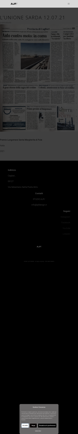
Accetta (25, 425)
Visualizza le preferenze (47, 425)
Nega (33, 425)
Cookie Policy (38, 430)
